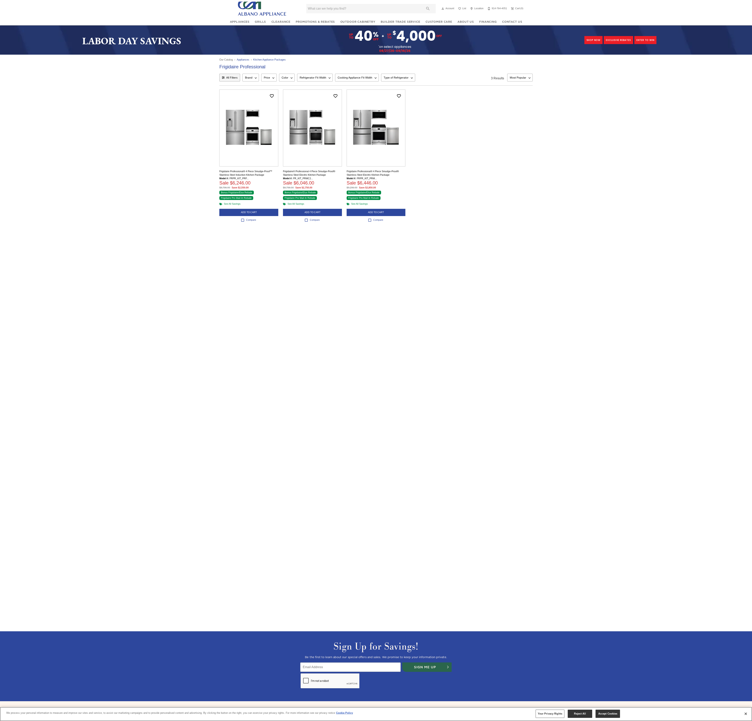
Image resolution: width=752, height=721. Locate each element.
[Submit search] (428, 8)
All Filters (232, 77)
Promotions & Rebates (315, 22)
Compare (251, 220)
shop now (593, 40)
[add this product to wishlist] (272, 96)
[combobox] (250, 77)
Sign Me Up (425, 667)
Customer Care (439, 22)
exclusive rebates (618, 40)
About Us (465, 22)
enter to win (645, 40)
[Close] (745, 713)
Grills (260, 22)
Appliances (239, 22)
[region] (376, 714)
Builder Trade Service (400, 22)
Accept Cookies (607, 713)
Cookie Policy (344, 712)
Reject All (580, 713)
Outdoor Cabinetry (357, 22)
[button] (442, 8)
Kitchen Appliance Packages (269, 59)
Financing (488, 22)
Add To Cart (249, 212)
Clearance (281, 22)
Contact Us (512, 22)
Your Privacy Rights (550, 713)
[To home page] (262, 9)
